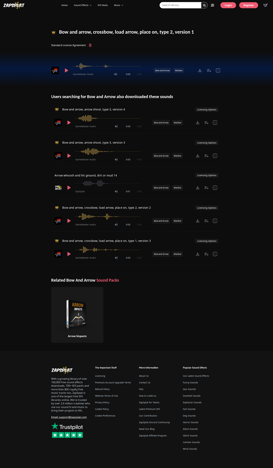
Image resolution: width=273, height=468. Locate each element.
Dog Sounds (189, 415)
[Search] (204, 5)
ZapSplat (80, 191)
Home (64, 5)
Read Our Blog (147, 428)
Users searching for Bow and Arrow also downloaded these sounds (112, 97)
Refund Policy (102, 389)
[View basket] (265, 5)
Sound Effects (81, 5)
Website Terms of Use (106, 395)
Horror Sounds (190, 422)
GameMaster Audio (83, 74)
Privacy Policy (102, 402)
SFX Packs (103, 5)
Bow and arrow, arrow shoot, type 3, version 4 (93, 109)
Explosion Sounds (192, 402)
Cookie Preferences (105, 415)
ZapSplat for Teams (149, 402)
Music (117, 5)
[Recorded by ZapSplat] (59, 187)
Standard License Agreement (68, 45)
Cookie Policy (102, 409)
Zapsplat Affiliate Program (153, 435)
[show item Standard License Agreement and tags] (218, 70)
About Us (144, 375)
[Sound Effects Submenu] (91, 5)
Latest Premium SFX (149, 409)
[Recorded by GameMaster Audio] (55, 70)
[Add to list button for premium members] (209, 70)
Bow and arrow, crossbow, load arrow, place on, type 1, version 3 (106, 241)
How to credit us (147, 395)
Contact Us (144, 382)
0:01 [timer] (128, 191)
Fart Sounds (189, 409)
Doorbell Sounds (191, 395)
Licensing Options (206, 109)
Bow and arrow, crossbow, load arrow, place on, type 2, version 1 (126, 32)
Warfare (178, 70)
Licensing (100, 375)
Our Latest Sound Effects (196, 375)
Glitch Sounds (190, 435)
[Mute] (115, 74)
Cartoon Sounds (191, 442)
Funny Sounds (190, 382)
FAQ (141, 389)
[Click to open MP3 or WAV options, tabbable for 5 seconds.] (200, 70)
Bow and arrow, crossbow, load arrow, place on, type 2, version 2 (106, 207)
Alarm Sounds (190, 428)
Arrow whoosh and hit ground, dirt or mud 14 (86, 175)
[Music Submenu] (123, 5)
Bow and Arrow (162, 70)
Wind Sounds (190, 448)
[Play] (66, 70)
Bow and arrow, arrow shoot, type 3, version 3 (93, 142)
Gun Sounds (189, 389)
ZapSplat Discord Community (154, 422)
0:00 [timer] (128, 74)
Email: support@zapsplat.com (69, 417)
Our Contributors (148, 415)
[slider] (107, 66)
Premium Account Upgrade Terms (113, 382)
